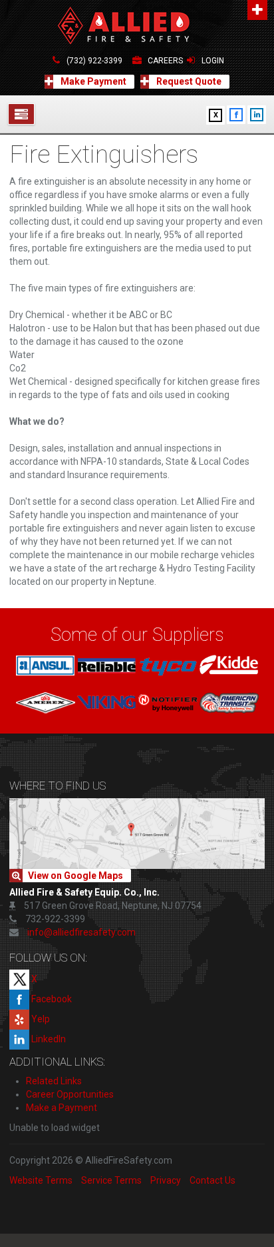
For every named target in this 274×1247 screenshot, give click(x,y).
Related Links (54, 1081)
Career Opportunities (70, 1094)
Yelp (39, 1019)
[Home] (137, 27)
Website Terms (40, 1180)
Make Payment (92, 81)
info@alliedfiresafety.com (81, 932)
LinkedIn (47, 1039)
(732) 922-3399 (94, 60)
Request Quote (187, 81)
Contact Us (212, 1180)
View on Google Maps (75, 875)
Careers (165, 60)
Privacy (165, 1180)
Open (257, 10)
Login (213, 60)
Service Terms (111, 1180)
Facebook (50, 999)
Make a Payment (61, 1107)
